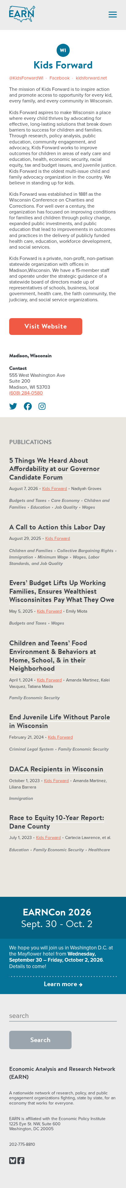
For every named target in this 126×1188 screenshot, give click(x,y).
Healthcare (99, 849)
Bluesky (12, 1161)
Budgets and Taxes (27, 500)
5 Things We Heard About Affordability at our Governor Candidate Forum (54, 469)
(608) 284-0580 (26, 393)
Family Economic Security (34, 697)
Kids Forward (54, 488)
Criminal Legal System (31, 749)
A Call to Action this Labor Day (57, 527)
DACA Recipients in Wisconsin (56, 769)
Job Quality (66, 507)
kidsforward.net (91, 78)
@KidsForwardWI (27, 78)
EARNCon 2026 (57, 913)
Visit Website (45, 327)
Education (40, 507)
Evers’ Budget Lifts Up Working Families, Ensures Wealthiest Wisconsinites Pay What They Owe (61, 592)
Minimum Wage (53, 557)
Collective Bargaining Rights (85, 550)
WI (63, 50)
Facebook (60, 78)
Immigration (21, 557)
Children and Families (31, 550)
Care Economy (65, 500)
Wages (88, 507)
